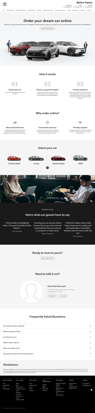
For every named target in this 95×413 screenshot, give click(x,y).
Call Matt (63, 296)
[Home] (4, 10)
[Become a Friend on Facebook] (83, 390)
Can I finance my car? (10, 337)
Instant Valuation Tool (60, 392)
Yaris (4, 383)
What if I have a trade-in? (11, 342)
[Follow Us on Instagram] (91, 390)
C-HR (17, 390)
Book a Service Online (72, 384)
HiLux (30, 383)
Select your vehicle (47, 28)
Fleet (69, 10)
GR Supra (45, 390)
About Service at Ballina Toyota (73, 387)
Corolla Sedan (6, 389)
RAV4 (17, 383)
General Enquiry (87, 385)
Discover (82, 10)
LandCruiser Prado (20, 389)
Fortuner (18, 392)
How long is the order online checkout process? (18, 354)
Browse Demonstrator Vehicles (59, 388)
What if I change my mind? (11, 331)
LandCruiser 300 (20, 399)
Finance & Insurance (60, 10)
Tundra (31, 387)
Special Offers (31, 10)
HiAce (30, 389)
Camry (4, 387)
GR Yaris (45, 384)
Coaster (31, 390)
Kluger (17, 398)
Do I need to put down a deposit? (13, 326)
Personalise (75, 10)
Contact (89, 10)
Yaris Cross (18, 394)
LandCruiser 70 (33, 385)
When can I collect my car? (11, 348)
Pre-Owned (59, 380)
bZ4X (17, 385)
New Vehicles (10, 10)
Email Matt (52, 296)
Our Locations (86, 383)
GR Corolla (45, 388)
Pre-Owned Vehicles (21, 10)
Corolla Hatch (6, 385)
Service (39, 10)
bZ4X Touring (19, 387)
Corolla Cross (19, 396)
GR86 (44, 386)
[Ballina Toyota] (5, 4)
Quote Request (60, 395)
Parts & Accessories (48, 10)
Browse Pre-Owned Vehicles (61, 384)
